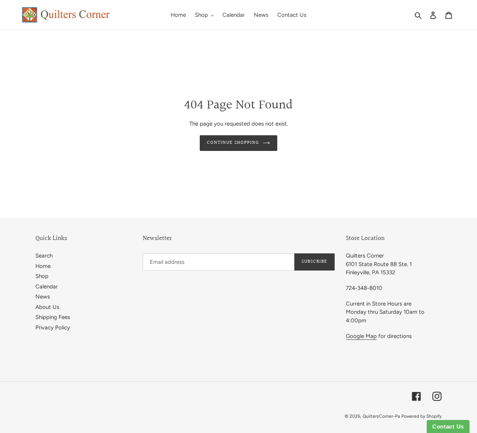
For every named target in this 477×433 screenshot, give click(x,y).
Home (43, 266)
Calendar (46, 286)
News (42, 296)
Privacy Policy (52, 327)
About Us (47, 307)
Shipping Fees (52, 317)
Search (44, 255)
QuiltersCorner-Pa (381, 416)
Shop (41, 276)
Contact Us (448, 426)
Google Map (361, 336)
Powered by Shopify (421, 416)
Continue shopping (233, 142)
